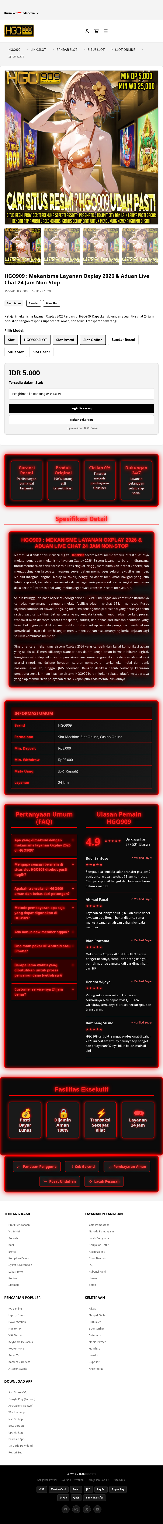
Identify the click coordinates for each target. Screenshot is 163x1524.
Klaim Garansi (97, 1251)
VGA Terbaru (15, 1335)
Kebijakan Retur (98, 1245)
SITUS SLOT (96, 49)
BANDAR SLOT (66, 49)
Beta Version (16, 1426)
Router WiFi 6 (16, 1348)
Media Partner (97, 1342)
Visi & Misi (14, 1231)
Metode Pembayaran (102, 1231)
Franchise (94, 1348)
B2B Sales (95, 1322)
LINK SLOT (38, 49)
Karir (11, 1245)
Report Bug (15, 1452)
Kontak (12, 1278)
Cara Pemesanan (99, 1225)
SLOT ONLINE (125, 49)
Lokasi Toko (15, 1271)
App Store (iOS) (17, 1392)
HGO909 (14, 49)
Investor (93, 1355)
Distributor (95, 1335)
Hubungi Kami (97, 1271)
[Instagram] (76, 1509)
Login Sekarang (82, 408)
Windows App (16, 1412)
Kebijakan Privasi (18, 1258)
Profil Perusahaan (19, 1225)
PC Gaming (15, 1308)
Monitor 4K (14, 1328)
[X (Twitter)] (87, 1509)
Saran (92, 1285)
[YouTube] (97, 1509)
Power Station (17, 1322)
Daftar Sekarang (81, 419)
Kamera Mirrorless (19, 1362)
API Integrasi (96, 1369)
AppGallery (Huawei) (20, 1406)
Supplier (94, 1362)
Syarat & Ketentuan (20, 1265)
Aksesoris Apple (17, 1369)
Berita (12, 1251)
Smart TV (13, 1355)
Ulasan (93, 1278)
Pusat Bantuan (97, 1258)
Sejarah (13, 1238)
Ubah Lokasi (53, 394)
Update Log (15, 1432)
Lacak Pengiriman (99, 1238)
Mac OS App (15, 1419)
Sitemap (13, 1285)
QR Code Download (20, 1445)
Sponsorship (96, 1328)
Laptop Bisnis (16, 1315)
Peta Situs (119, 1479)
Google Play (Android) (21, 1399)
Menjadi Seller (97, 1315)
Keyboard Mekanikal (21, 1342)
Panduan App (16, 1439)
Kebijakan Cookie (99, 1479)
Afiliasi (92, 1308)
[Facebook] (66, 1509)
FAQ (91, 1265)
